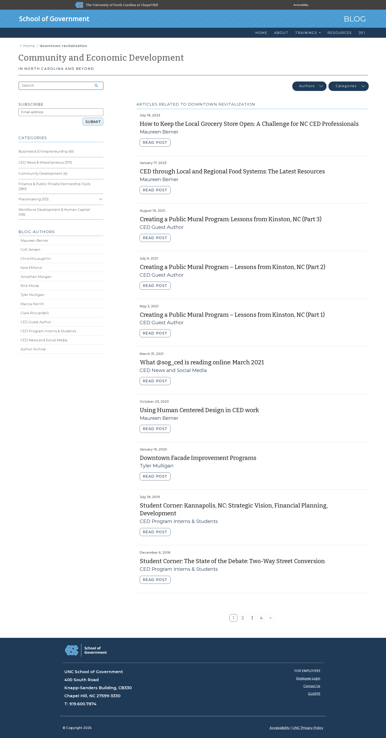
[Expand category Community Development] (100, 173)
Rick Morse (30, 286)
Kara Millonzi (31, 268)
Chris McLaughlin (36, 259)
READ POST (155, 142)
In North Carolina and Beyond (56, 69)
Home (29, 46)
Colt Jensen (30, 250)
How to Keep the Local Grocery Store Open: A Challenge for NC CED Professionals (249, 123)
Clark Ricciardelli (35, 313)
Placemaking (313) (33, 199)
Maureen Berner (159, 132)
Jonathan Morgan (36, 277)
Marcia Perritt (32, 304)
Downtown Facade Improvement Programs (198, 458)
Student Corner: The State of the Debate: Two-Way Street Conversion (232, 561)
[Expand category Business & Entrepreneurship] (100, 151)
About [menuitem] (281, 33)
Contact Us (311, 686)
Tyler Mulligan (156, 466)
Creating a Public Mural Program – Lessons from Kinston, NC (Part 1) (232, 314)
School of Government (54, 18)
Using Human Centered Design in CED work (199, 410)
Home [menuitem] (261, 33)
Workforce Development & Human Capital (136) (54, 212)
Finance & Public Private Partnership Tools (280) (54, 186)
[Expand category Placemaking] (100, 199)
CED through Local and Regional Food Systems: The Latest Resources (232, 171)
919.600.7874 (82, 703)
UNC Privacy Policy (307, 728)
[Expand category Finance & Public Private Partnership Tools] (100, 186)
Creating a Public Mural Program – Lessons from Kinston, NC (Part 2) (232, 267)
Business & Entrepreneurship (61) (46, 151)
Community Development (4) (43, 173)
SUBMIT (93, 122)
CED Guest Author (162, 227)
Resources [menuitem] (339, 33)
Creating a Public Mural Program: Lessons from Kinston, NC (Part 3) (230, 219)
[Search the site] (94, 86)
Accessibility (301, 5)
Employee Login (308, 678)
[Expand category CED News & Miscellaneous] (100, 162)
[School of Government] (86, 650)
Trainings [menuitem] (306, 33)
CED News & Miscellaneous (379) (45, 162)
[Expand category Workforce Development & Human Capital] (100, 212)
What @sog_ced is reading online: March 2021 (202, 362)
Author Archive (33, 349)
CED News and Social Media (173, 370)
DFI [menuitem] (362, 33)
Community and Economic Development (101, 58)
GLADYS (314, 693)
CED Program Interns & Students (179, 521)
